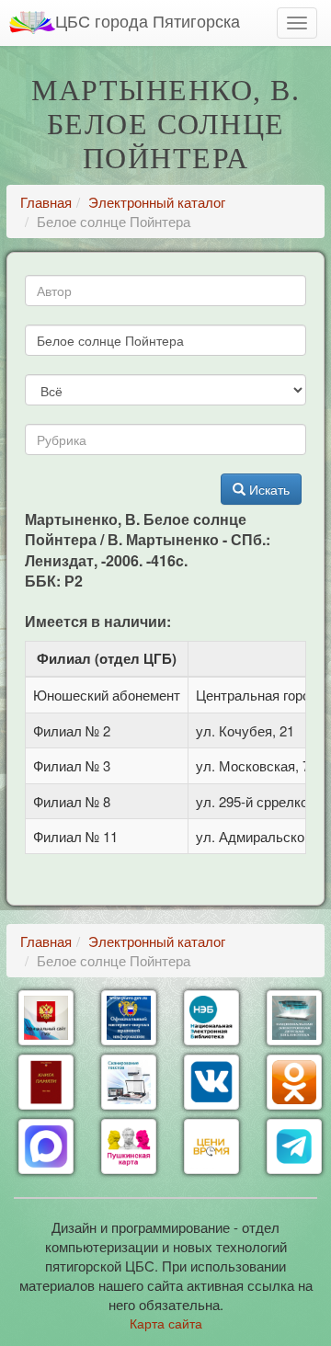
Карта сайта (166, 1323)
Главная (46, 201)
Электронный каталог (156, 201)
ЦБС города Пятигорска (147, 20)
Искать (267, 489)
